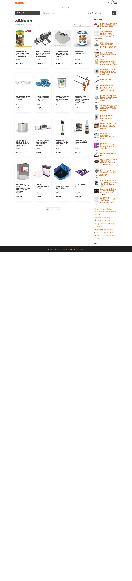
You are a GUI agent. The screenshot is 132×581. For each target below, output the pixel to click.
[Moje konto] (108, 2)
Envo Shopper (80, 249)
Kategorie (21, 13)
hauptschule (20, 2)
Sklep (63, 8)
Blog (69, 8)
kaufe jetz (19, 63)
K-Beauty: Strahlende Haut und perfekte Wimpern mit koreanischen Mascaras (105, 211)
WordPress (66, 249)
